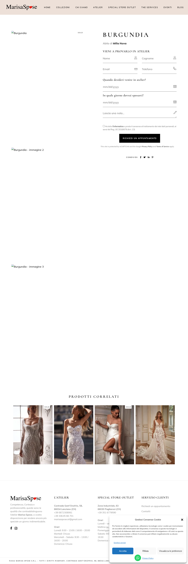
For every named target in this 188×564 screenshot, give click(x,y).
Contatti (145, 511)
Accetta (122, 551)
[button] (182, 519)
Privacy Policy (147, 558)
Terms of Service (162, 146)
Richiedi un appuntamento (155, 506)
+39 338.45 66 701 (63, 516)
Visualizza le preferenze (170, 551)
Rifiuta (145, 551)
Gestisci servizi (120, 542)
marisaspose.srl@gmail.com (68, 519)
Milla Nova (119, 43)
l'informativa (118, 126)
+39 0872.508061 (63, 512)
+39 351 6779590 (107, 512)
